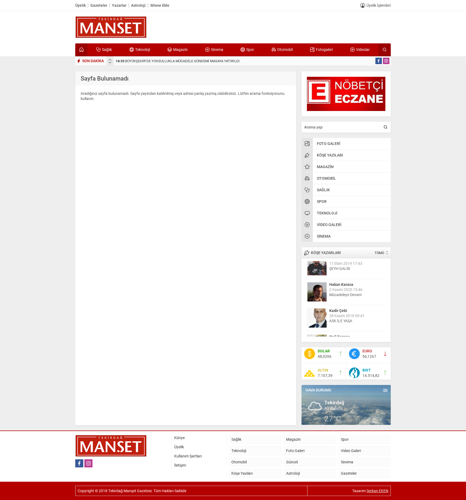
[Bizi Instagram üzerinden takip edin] (386, 61)
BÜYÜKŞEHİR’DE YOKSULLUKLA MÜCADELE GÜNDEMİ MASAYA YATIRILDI (178, 60)
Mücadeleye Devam (345, 276)
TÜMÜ (379, 252)
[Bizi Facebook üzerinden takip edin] (378, 61)
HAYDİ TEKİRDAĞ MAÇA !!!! (352, 328)
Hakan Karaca (341, 266)
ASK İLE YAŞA (340, 302)
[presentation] (110, 59)
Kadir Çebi (338, 292)
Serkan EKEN (377, 490)
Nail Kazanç (339, 318)
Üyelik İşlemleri (378, 5)
